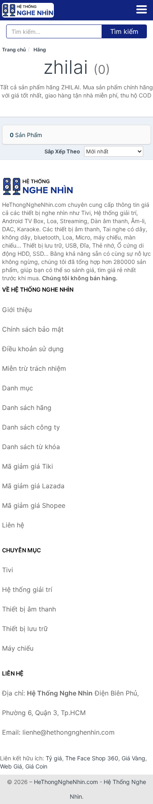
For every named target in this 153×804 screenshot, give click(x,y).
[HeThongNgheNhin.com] (38, 10)
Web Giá (11, 766)
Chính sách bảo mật (33, 329)
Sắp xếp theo (62, 151)
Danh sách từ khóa (31, 447)
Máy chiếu (17, 648)
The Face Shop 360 (91, 758)
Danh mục (17, 388)
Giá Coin (36, 766)
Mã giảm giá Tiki (27, 466)
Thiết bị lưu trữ (25, 629)
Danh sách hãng (26, 407)
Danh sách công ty (31, 427)
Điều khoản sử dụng (33, 349)
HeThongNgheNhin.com (66, 781)
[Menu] (141, 9)
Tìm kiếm (124, 31)
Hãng (39, 50)
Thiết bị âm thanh (29, 609)
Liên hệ (13, 525)
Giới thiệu (17, 310)
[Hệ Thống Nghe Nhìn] (43, 186)
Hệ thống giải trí (27, 589)
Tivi (7, 570)
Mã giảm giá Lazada (33, 486)
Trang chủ (14, 50)
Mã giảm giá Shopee (33, 505)
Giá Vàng (133, 758)
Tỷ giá (54, 758)
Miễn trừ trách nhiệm (34, 368)
